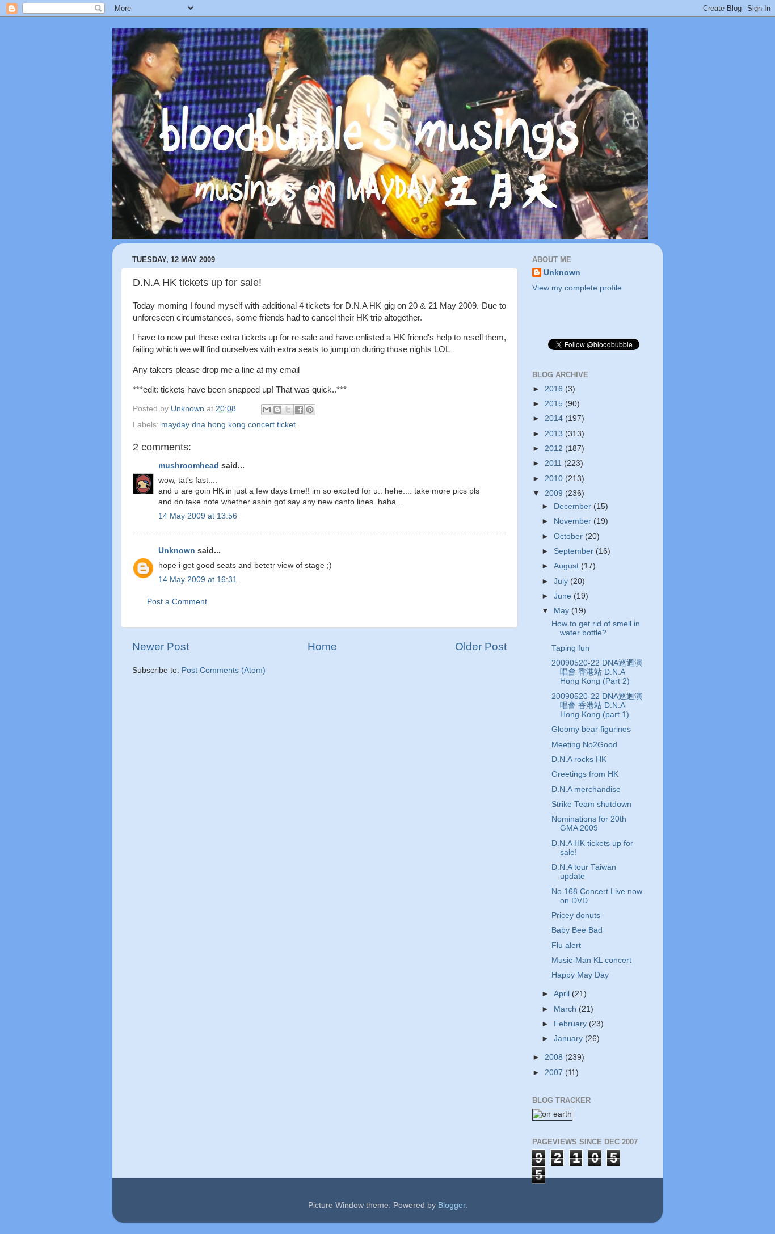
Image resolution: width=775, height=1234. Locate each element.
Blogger (451, 1205)
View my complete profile (577, 288)
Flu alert (566, 945)
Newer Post (160, 646)
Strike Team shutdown (591, 804)
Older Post (481, 646)
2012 (555, 448)
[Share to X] (288, 409)
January (569, 1038)
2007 (555, 1072)
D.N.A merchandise (586, 789)
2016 (555, 389)
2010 (555, 478)
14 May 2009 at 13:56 (197, 516)
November (573, 521)
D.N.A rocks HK (578, 759)
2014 (555, 418)
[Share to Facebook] (299, 409)
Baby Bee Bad (577, 930)
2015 (555, 403)
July (562, 581)
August (567, 566)
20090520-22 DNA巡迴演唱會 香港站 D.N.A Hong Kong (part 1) (596, 705)
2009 (555, 493)
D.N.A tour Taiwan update (583, 872)
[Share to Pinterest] (309, 409)
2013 (555, 433)
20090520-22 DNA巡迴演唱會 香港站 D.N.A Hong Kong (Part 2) (596, 672)
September (575, 551)
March (566, 1009)
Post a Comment (177, 601)
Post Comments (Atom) (224, 670)
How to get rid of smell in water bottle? (595, 628)
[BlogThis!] (277, 409)
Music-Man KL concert (591, 960)
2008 (555, 1057)
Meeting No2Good (584, 744)
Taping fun (570, 648)
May (562, 611)
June (564, 596)
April (563, 993)
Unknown (176, 550)
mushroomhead (188, 465)
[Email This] (266, 409)
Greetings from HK (584, 774)
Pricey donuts (575, 915)
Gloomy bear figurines (591, 729)
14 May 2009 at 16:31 (197, 579)
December (573, 506)
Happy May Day (580, 975)
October (569, 536)
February (571, 1024)
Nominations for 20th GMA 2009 (588, 823)
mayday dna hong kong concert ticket (228, 424)
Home (322, 646)
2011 (554, 463)
